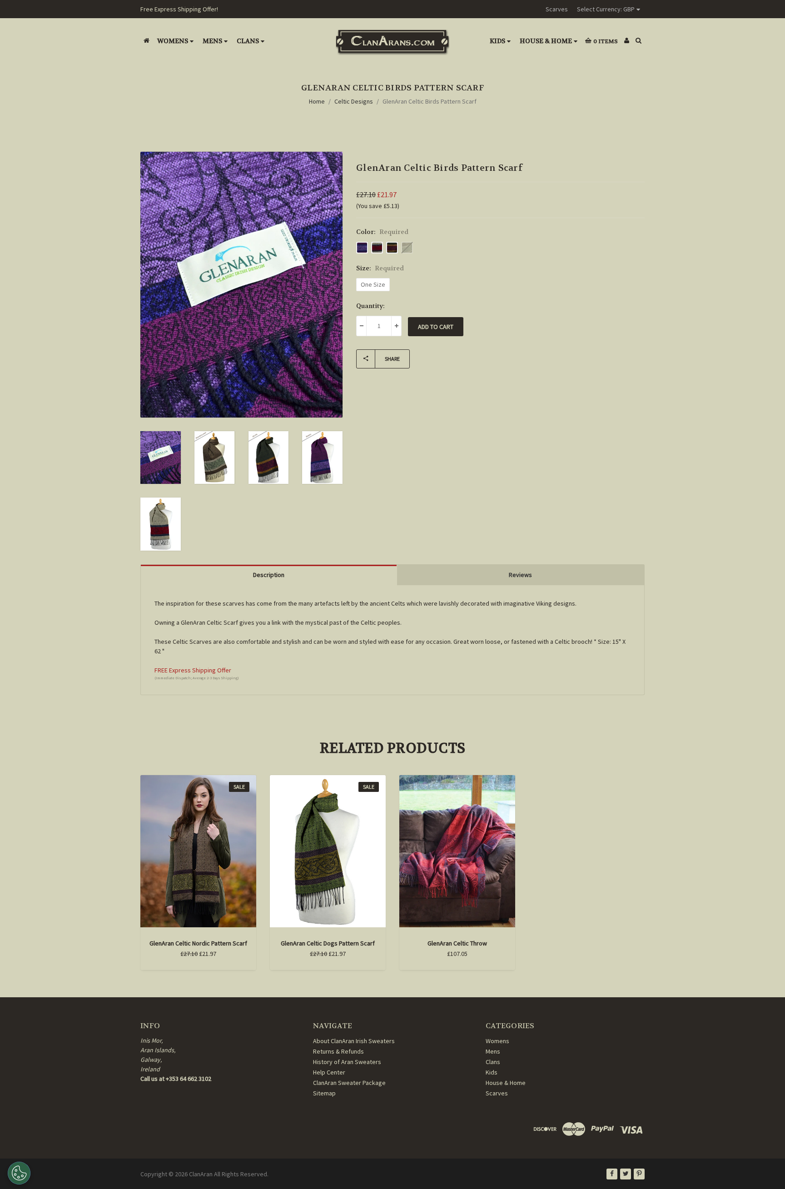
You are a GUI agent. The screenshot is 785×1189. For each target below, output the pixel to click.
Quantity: (370, 306)
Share (392, 358)
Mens (212, 41)
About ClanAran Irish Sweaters (354, 1041)
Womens (172, 41)
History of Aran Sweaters (347, 1062)
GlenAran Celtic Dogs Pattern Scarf (328, 943)
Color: (382, 232)
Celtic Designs (353, 101)
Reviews (520, 575)
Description (268, 575)
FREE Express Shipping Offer (192, 670)
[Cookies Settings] (19, 1173)
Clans (248, 41)
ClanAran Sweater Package (349, 1083)
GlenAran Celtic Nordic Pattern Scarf (198, 943)
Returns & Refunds (338, 1051)
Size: (380, 268)
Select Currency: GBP (606, 9)
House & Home (546, 41)
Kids (497, 41)
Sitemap (324, 1093)
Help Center (329, 1072)
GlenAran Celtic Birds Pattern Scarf (430, 101)
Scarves (557, 9)
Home (317, 101)
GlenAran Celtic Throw (457, 943)
